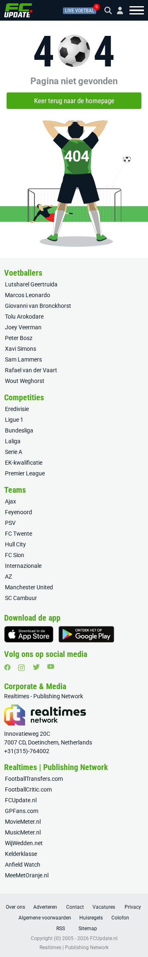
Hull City (15, 544)
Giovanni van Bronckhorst (38, 305)
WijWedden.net (24, 843)
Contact (75, 907)
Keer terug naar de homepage (74, 101)
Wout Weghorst (24, 381)
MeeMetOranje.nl (27, 875)
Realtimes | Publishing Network (74, 947)
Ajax (10, 501)
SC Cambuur (21, 598)
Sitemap (88, 928)
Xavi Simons (20, 348)
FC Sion (14, 555)
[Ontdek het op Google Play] (86, 634)
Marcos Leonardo (27, 295)
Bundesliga (19, 430)
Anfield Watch (22, 864)
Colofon (120, 918)
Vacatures (103, 907)
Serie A (13, 452)
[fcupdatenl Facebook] (7, 667)
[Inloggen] (116, 10)
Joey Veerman (23, 327)
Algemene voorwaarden (44, 918)
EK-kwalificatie (23, 462)
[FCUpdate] (18, 10)
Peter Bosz (18, 338)
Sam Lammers (23, 359)
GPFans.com (21, 811)
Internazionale (23, 565)
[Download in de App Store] (28, 634)
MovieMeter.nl (23, 821)
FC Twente (18, 533)
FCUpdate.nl (21, 800)
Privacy (133, 907)
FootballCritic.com (28, 789)
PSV (10, 523)
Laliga (13, 441)
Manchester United (29, 587)
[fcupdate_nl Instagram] (21, 668)
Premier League (25, 473)
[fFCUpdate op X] (36, 667)
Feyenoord (18, 512)
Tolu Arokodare (24, 316)
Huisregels (91, 918)
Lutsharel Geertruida (31, 284)
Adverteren (45, 907)
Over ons (15, 907)
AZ (8, 576)
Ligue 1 (14, 419)
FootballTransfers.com (34, 778)
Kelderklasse (21, 854)
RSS (60, 928)
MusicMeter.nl (23, 832)
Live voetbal (79, 11)
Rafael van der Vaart (31, 370)
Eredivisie (17, 409)
